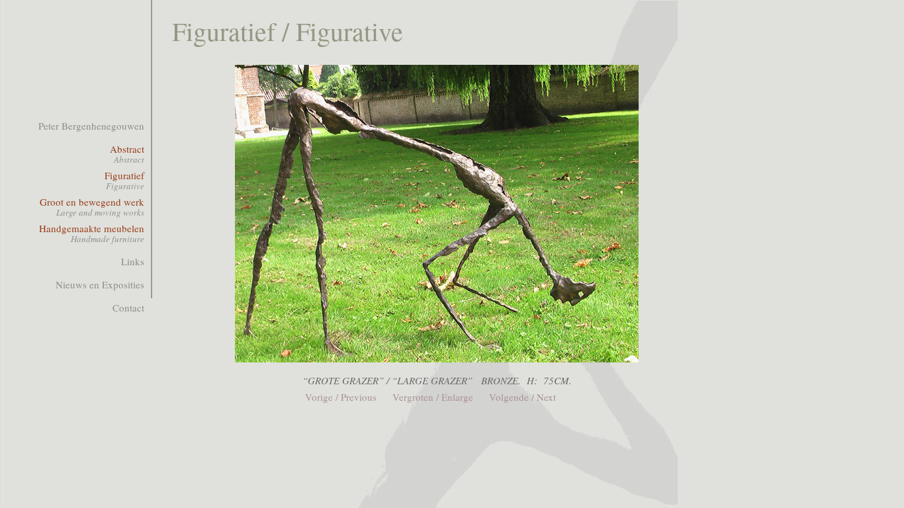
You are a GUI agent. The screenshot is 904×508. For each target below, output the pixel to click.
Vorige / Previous (341, 396)
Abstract (127, 148)
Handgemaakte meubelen (91, 228)
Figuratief (124, 175)
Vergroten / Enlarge (432, 396)
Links (132, 261)
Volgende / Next (522, 396)
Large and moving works (100, 212)
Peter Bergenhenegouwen (91, 125)
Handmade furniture (107, 239)
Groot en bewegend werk (92, 201)
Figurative (125, 186)
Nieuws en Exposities (100, 284)
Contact (128, 307)
